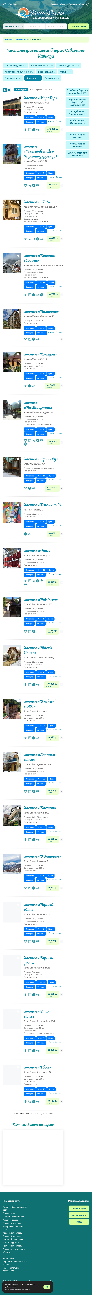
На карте (29, 122)
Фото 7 (41, 672)
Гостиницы (13, 78)
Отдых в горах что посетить (77, 154)
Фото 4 (41, 117)
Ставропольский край (13, 1216)
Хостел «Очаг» (37, 550)
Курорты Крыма (10, 1220)
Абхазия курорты (11, 1242)
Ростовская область (12, 1246)
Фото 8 (41, 929)
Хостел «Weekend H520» (40, 704)
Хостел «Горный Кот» (39, 907)
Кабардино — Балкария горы (77, 112)
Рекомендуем (21, 90)
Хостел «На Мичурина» (38, 405)
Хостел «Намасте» (41, 311)
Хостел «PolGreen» (41, 599)
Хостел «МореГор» (41, 97)
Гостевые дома (15, 65)
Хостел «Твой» (37, 1067)
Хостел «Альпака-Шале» (40, 757)
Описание (30, 117)
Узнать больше (56, 121)
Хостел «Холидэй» (40, 354)
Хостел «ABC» (37, 202)
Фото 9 (41, 173)
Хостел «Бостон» (40, 807)
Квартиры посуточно (19, 71)
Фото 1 (41, 619)
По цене (48, 90)
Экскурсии (52, 78)
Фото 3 (41, 429)
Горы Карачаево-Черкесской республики (77, 102)
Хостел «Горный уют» (39, 960)
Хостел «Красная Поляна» (40, 258)
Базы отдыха (46, 71)
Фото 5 (41, 373)
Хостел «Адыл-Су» (41, 459)
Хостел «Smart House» (37, 1014)
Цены (50, 117)
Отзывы (40, 480)
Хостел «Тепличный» (43, 504)
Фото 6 (41, 227)
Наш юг (8, 40)
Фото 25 (41, 779)
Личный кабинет (58, 4)
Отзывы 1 (41, 122)
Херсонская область (12, 1233)
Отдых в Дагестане (12, 1223)
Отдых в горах (22, 40)
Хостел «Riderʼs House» (38, 650)
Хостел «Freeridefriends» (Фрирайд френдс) (40, 151)
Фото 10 (41, 1089)
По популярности (36, 90)
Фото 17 (41, 282)
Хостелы (33, 78)
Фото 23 (41, 726)
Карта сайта (8, 1258)
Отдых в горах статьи (77, 145)
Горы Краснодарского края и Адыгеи (77, 91)
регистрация (79, 1215)
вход (79, 1222)
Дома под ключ (68, 65)
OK (46, 1287)
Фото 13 (41, 570)
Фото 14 (41, 476)
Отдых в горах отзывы (77, 136)
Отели (65, 71)
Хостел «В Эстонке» (42, 856)
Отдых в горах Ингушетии (77, 122)
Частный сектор (42, 65)
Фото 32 (41, 982)
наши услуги (79, 1208)
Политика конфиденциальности (17, 1289)
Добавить (77, 4)
